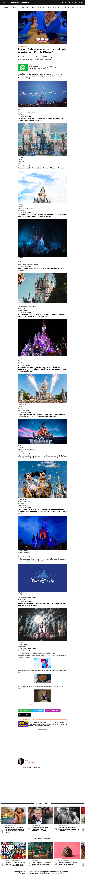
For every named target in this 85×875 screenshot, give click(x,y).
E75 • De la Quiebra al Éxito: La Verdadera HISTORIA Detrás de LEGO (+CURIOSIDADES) (15, 864)
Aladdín (20, 555)
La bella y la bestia (23, 553)
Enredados (21, 210)
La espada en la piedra (25, 260)
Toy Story (21, 161)
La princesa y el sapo (24, 501)
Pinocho (20, 359)
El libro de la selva (23, 110)
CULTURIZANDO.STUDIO (32, 872)
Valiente (20, 408)
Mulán (20, 262)
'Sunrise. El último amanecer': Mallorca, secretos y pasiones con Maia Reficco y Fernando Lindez (14, 830)
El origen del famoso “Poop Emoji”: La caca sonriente (67, 863)
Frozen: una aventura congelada (28, 264)
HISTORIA (14, 7)
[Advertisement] (42, 785)
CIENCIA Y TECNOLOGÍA (70, 7)
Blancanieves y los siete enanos (27, 306)
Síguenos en (53, 710)
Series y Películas (22, 46)
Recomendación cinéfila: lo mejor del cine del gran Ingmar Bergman (68, 829)
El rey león (21, 363)
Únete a (24, 710)
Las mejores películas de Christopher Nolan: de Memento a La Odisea (40, 829)
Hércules (20, 206)
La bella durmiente (23, 310)
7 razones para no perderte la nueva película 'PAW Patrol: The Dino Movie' (41, 864)
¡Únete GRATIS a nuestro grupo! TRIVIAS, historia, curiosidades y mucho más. (44, 67)
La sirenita (21, 503)
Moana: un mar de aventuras (27, 112)
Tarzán (20, 159)
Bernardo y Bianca (23, 505)
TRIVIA (6, 7)
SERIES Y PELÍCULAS (38, 7)
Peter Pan (21, 114)
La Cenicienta (22, 308)
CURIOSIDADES (24, 7)
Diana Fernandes (30, 762)
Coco (19, 164)
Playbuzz (33, 705)
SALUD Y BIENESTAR (53, 7)
